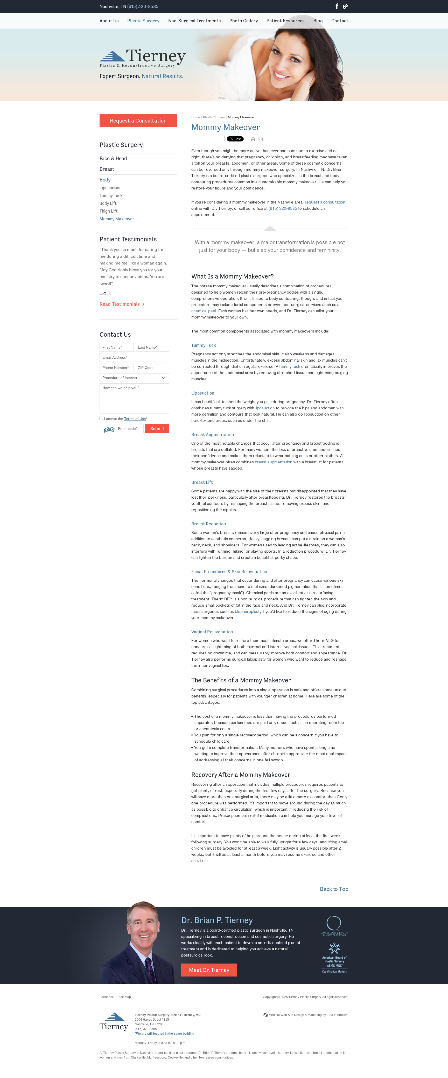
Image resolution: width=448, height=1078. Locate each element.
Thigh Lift (109, 211)
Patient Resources (286, 20)
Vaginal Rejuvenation (212, 631)
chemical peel (203, 311)
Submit (157, 428)
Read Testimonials (120, 304)
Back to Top (334, 889)
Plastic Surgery (143, 20)
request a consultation (325, 202)
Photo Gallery (243, 20)
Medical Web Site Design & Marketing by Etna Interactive (308, 1015)
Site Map (124, 997)
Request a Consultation (138, 120)
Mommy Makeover (117, 218)
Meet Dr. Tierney (209, 970)
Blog (345, 6)
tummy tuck (289, 366)
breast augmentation (273, 462)
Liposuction (111, 187)
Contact (339, 20)
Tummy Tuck (111, 195)
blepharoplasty (248, 611)
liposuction (265, 408)
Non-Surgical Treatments (194, 20)
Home (195, 117)
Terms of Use (135, 419)
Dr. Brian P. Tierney (217, 920)
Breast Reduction (208, 523)
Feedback (107, 997)
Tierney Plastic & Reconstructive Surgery (143, 58)
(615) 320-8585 (142, 6)
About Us (109, 20)
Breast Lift (202, 482)
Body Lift (108, 203)
